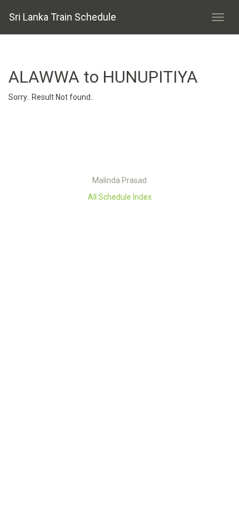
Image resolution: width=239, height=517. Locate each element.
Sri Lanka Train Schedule (62, 17)
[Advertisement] (119, 141)
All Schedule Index (120, 196)
